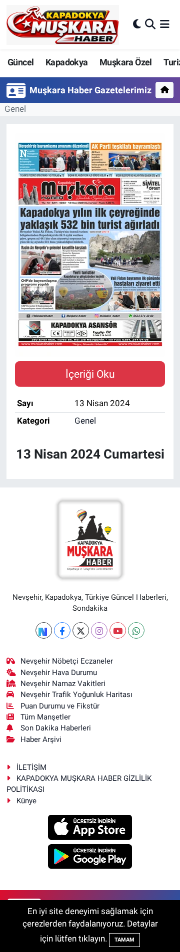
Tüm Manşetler (45, 717)
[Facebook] (62, 630)
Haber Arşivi (41, 739)
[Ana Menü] (165, 24)
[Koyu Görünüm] (137, 24)
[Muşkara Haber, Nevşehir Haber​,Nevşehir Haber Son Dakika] (62, 24)
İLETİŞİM (31, 767)
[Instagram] (99, 630)
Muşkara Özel (126, 62)
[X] (80, 630)
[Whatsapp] (136, 630)
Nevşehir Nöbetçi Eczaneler (66, 661)
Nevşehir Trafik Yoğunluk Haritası (76, 694)
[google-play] (90, 858)
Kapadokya (67, 62)
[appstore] (90, 829)
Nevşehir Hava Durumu (58, 672)
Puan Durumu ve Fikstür (60, 706)
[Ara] (150, 24)
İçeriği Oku (90, 374)
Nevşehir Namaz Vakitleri (63, 683)
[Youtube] (118, 630)
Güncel (21, 62)
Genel (15, 109)
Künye (26, 800)
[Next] (44, 630)
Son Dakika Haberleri (55, 727)
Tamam (124, 940)
